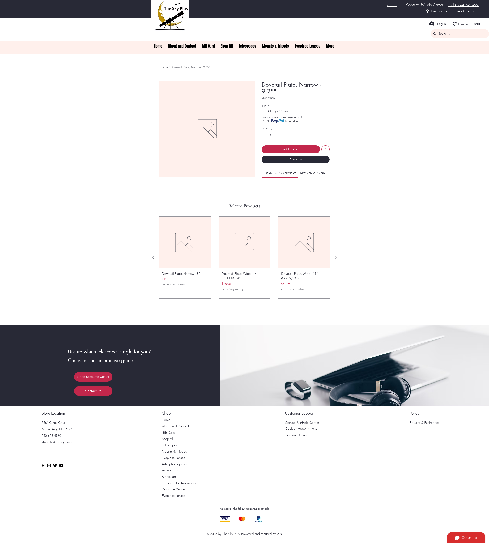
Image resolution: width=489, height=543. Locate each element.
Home (163, 67)
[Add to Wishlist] (325, 149)
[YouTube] (61, 465)
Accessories (170, 470)
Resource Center (173, 489)
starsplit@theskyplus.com (59, 442)
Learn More (292, 121)
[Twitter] (55, 465)
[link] (280, 173)
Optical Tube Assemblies (179, 483)
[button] (477, 24)
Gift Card (168, 432)
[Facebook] (42, 465)
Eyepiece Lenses (173, 458)
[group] (244, 257)
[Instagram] (49, 465)
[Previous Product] (153, 257)
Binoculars (169, 477)
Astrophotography (175, 464)
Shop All (168, 439)
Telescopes (169, 445)
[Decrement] (264, 135)
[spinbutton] (270, 135)
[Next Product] (336, 257)
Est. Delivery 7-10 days (275, 111)
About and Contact (175, 426)
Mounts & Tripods (174, 451)
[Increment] (276, 135)
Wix (279, 534)
